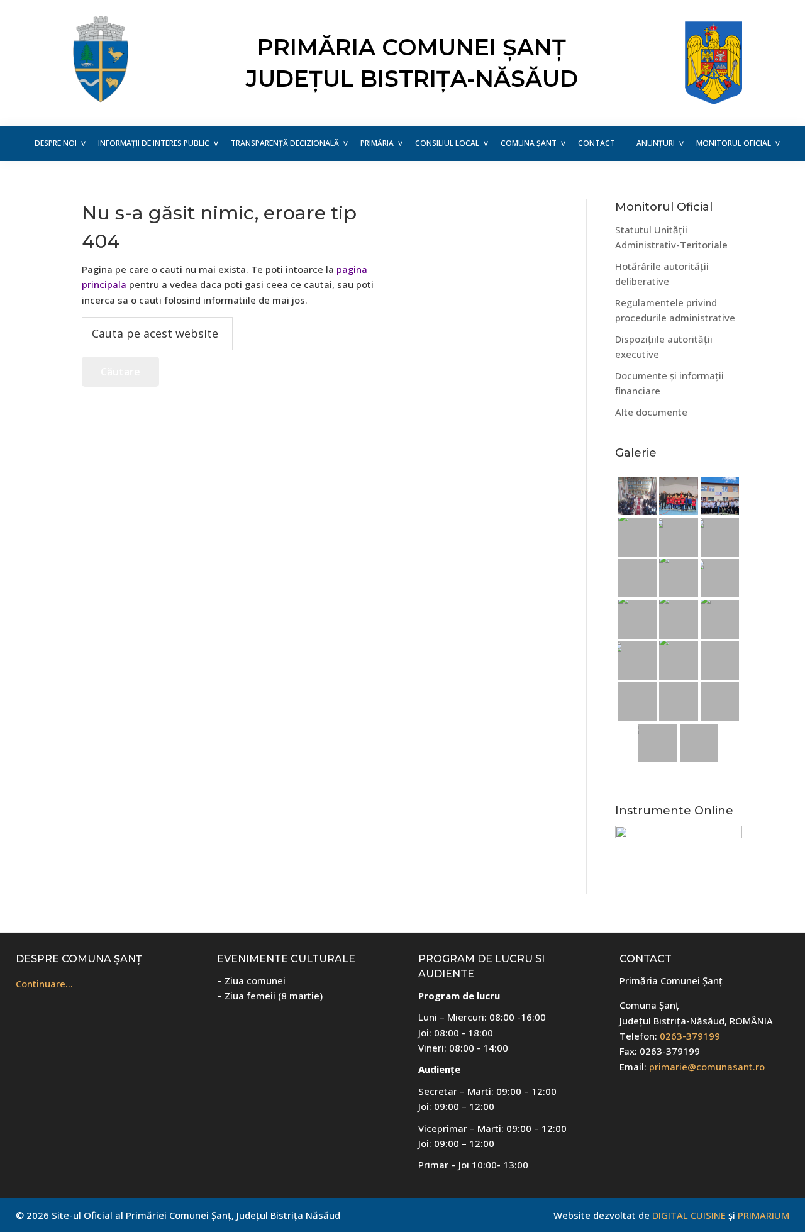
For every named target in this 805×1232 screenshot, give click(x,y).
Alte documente (651, 412)
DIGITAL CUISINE (689, 1215)
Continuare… (44, 983)
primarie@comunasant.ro (707, 1066)
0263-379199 (690, 1035)
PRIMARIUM (763, 1215)
